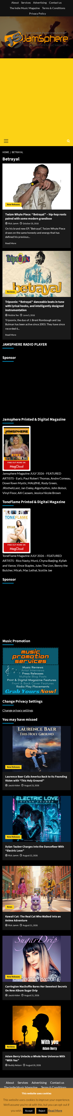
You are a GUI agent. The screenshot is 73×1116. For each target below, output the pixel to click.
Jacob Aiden (14, 785)
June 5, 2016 (29, 315)
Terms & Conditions (53, 8)
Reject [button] (42, 1110)
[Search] (68, 141)
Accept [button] (29, 1110)
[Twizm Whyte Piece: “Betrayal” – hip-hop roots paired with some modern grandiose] (36, 186)
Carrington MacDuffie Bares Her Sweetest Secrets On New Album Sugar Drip (36, 989)
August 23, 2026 (31, 785)
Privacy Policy (37, 13)
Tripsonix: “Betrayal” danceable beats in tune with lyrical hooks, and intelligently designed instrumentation (34, 306)
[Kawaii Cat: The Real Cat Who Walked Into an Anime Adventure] (36, 889)
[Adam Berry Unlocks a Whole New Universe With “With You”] (36, 1029)
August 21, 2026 (30, 925)
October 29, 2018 (31, 223)
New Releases (13, 204)
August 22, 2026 (30, 855)
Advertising (40, 2)
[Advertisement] (36, 97)
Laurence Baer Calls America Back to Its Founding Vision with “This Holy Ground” (36, 779)
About (15, 2)
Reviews (11, 292)
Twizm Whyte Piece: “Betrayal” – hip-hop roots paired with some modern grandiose (35, 216)
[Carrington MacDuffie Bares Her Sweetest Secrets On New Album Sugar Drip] (36, 959)
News (9, 907)
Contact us (55, 2)
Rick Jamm (13, 223)
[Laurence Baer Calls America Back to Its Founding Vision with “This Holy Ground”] (36, 749)
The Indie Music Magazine (25, 8)
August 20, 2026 (33, 1065)
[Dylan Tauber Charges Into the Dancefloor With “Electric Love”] (36, 819)
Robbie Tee (13, 315)
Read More (10, 243)
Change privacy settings (17, 710)
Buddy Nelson (15, 1065)
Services (26, 2)
